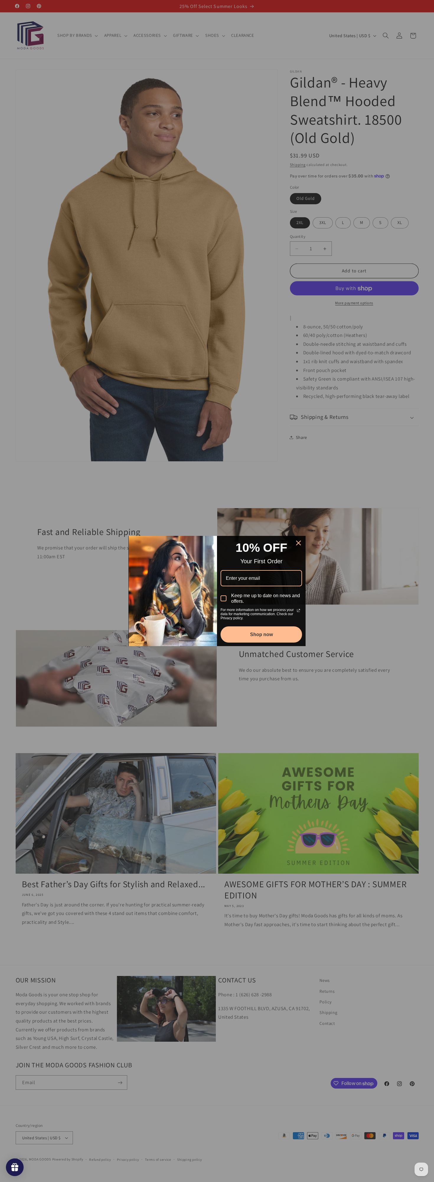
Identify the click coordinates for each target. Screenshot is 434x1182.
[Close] (298, 543)
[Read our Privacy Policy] (298, 610)
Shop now (261, 634)
